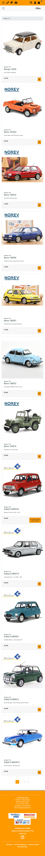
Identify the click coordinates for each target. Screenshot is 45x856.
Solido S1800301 (11, 636)
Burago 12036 (10, 69)
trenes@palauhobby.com (24, 807)
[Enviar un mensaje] (11, 3)
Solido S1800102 (11, 509)
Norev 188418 (10, 195)
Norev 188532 (10, 383)
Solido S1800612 (11, 699)
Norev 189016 (10, 446)
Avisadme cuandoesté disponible (35, 520)
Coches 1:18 (6, 18)
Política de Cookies (33, 844)
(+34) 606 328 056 (25, 806)
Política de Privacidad (20, 844)
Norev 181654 (10, 132)
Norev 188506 (10, 257)
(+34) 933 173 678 (24, 804)
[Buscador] (31, 3)
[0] (40, 3)
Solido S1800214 (11, 573)
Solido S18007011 (12, 762)
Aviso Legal (9, 844)
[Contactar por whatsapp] (3, 3)
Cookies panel (23, 847)
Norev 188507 (10, 320)
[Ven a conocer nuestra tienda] (16, 3)
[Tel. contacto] (7, 3)
